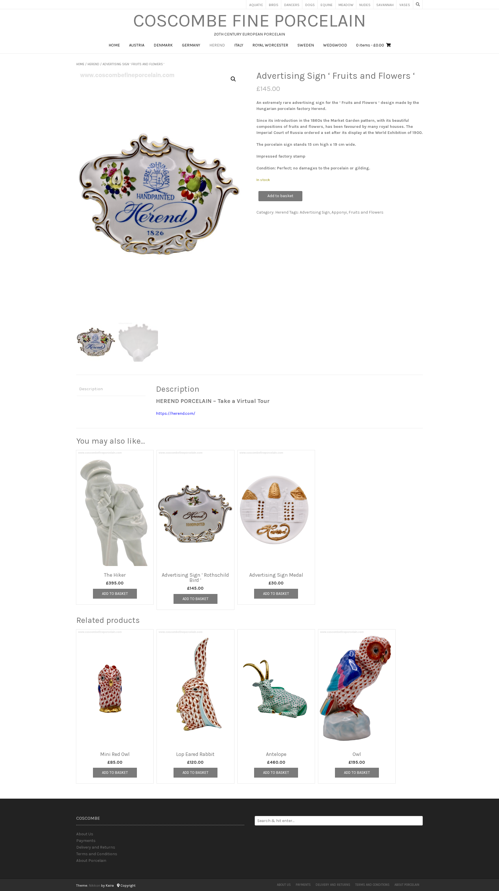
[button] (233, 79)
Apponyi (339, 212)
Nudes (364, 5)
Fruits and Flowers (366, 212)
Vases (404, 5)
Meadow (345, 5)
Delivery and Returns (95, 847)
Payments (86, 840)
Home (114, 45)
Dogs (310, 5)
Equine (327, 5)
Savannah (385, 5)
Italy (238, 45)
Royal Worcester (270, 45)
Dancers (291, 5)
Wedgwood (335, 45)
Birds (273, 5)
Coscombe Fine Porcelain (249, 20)
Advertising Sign (315, 212)
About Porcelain (91, 860)
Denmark (163, 45)
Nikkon (94, 885)
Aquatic (256, 5)
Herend (217, 45)
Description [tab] (91, 388)
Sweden (305, 45)
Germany (191, 45)
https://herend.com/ (175, 413)
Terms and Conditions (96, 853)
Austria (136, 45)
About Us (84, 834)
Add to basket (280, 195)
